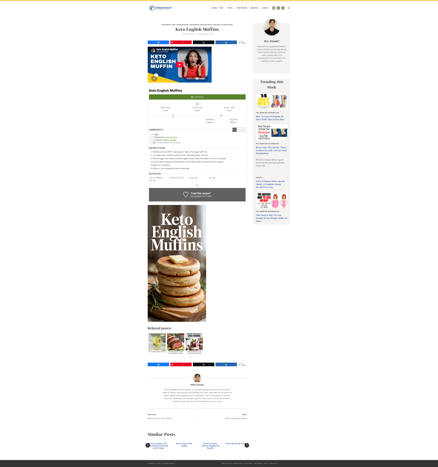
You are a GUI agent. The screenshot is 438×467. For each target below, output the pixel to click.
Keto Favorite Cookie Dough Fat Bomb (210, 446)
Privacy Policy (226, 463)
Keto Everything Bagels (236, 417)
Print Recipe (198, 97)
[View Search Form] (288, 8)
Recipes (216, 25)
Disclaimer (258, 463)
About (265, 8)
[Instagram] (283, 8)
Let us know (195, 196)
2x (239, 130)
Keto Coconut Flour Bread (160, 417)
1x (234, 130)
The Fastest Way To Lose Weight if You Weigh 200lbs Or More (272, 218)
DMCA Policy (248, 463)
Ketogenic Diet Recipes (201, 25)
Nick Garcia (189, 34)
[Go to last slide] (147, 445)
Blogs (265, 463)
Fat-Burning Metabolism (267, 113)
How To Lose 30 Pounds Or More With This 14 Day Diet (270, 118)
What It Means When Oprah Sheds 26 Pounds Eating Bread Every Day (270, 184)
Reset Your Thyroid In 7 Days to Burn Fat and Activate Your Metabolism (271, 150)
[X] (278, 8)
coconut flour (171, 137)
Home (214, 8)
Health (259, 177)
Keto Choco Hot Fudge (184, 444)
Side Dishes (227, 25)
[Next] (247, 445)
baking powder (170, 140)
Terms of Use (238, 463)
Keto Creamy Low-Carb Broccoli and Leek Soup (158, 446)
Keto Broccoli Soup (236, 443)
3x (243, 130)
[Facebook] (273, 8)
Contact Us (273, 463)
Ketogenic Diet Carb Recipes (175, 25)
